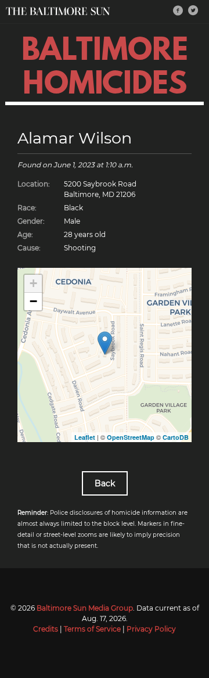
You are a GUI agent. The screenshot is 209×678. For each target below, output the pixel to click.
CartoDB (176, 437)
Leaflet (84, 437)
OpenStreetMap (130, 437)
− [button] (33, 301)
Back (105, 483)
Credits (45, 629)
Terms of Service (92, 629)
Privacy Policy (151, 629)
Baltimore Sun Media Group (85, 608)
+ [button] (33, 283)
